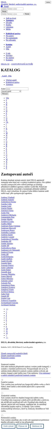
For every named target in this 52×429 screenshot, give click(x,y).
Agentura (9, 84)
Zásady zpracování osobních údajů (14, 353)
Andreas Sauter (7, 235)
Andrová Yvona (7, 252)
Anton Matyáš (6, 276)
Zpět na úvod (11, 18)
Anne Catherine (7, 268)
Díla (7, 49)
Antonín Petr (6, 283)
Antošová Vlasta (7, 290)
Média (8, 29)
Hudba (8, 25)
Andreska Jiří (6, 241)
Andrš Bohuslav (7, 257)
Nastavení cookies (8, 358)
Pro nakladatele (12, 38)
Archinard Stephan (8, 305)
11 (7, 331)
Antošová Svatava (8, 287)
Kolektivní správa (12, 82)
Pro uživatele (11, 40)
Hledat (4, 11)
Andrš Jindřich (6, 259)
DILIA (3, 2)
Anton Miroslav (7, 279)
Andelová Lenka (7, 222)
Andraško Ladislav (8, 232)
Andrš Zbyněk (6, 261)
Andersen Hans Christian (10, 226)
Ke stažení (10, 58)
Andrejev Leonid (7, 237)
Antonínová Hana (8, 285)
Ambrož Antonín (7, 200)
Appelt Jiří (5, 296)
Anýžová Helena (7, 292)
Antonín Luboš (7, 281)
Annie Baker (6, 270)
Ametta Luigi (6, 206)
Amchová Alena (7, 211)
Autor (3, 89)
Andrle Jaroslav (7, 243)
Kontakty (9, 60)
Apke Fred (5, 294)
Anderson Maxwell (8, 228)
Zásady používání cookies (11, 356)
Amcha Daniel (6, 208)
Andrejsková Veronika (9, 239)
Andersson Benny (8, 230)
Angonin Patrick (7, 265)
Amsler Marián (6, 219)
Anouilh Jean (6, 272)
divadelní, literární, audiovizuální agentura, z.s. (19, 4)
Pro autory (10, 36)
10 (7, 329)
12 (7, 333)
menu (48, 2)
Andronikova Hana (8, 248)
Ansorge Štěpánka (8, 274)
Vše (7, 98)
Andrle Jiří (5, 246)
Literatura (9, 27)
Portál (6, 6)
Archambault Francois (9, 303)
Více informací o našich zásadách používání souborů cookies (25, 374)
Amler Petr (5, 213)
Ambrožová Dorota (8, 202)
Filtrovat (5, 94)
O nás (8, 53)
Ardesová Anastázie (8, 300)
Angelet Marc (6, 263)
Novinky (9, 55)
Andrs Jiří (4, 254)
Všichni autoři (11, 80)
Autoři (8, 47)
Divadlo (9, 23)
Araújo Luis (5, 298)
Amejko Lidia (6, 204)
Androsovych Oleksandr (10, 250)
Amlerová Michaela (8, 215)
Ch (7, 122)
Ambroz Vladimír (8, 197)
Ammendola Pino (7, 217)
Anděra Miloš (6, 224)
